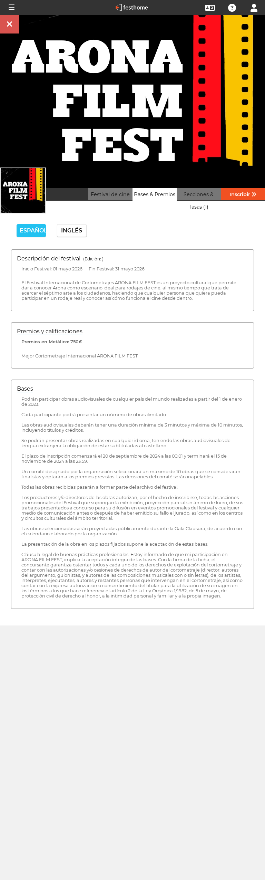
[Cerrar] (9, 24)
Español (33, 230)
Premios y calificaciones (49, 331)
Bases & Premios (154, 194)
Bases (25, 388)
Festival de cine (110, 194)
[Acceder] (254, 7)
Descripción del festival (60, 258)
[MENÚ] (11, 7)
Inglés (71, 230)
